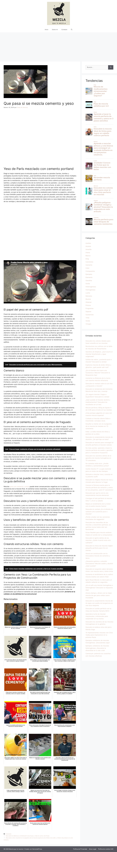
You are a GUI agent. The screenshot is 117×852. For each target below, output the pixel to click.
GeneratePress (37, 849)
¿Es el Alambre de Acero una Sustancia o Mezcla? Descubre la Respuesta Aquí (98, 372)
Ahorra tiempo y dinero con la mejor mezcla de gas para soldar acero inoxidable (99, 595)
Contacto (64, 29)
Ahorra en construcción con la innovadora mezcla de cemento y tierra (98, 556)
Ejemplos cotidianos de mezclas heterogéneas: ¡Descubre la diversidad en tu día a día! (97, 648)
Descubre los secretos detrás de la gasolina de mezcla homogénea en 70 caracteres (98, 458)
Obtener (89, 302)
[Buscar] (110, 67)
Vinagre (88, 324)
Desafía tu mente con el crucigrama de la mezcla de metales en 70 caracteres (99, 426)
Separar (88, 311)
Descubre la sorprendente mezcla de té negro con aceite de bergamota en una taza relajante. (99, 603)
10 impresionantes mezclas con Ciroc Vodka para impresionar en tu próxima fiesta (99, 635)
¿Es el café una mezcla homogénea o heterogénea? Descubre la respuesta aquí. (99, 587)
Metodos (89, 296)
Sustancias (90, 315)
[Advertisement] (58, 46)
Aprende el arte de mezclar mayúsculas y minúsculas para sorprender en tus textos (97, 616)
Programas (90, 308)
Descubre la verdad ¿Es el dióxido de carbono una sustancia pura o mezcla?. (99, 511)
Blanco (88, 256)
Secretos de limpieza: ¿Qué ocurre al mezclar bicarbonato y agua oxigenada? (99, 354)
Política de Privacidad (80, 849)
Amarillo (88, 249)
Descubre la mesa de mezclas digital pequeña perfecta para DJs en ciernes (99, 548)
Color (87, 268)
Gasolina (89, 280)
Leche (88, 293)
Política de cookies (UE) (105, 849)
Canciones (89, 262)
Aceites (88, 243)
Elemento (89, 277)
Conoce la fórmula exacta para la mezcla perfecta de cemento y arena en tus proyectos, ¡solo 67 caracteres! (99, 487)
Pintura (88, 305)
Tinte (87, 318)
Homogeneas (90, 290)
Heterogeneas (91, 287)
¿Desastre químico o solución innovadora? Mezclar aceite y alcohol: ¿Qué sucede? (99, 563)
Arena (88, 252)
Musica (88, 299)
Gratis (88, 284)
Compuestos (90, 271)
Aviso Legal (92, 849)
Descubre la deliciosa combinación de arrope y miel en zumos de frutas (27, 836)
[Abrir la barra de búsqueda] (71, 29)
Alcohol (88, 246)
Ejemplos (89, 274)
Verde (88, 321)
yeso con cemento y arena (19, 486)
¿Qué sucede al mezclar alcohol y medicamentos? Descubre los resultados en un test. (98, 402)
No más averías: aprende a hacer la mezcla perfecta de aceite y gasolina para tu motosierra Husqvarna (99, 450)
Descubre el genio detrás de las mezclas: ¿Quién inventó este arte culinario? (98, 540)
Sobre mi (55, 29)
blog (87, 259)
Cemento (8, 834)
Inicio (46, 29)
